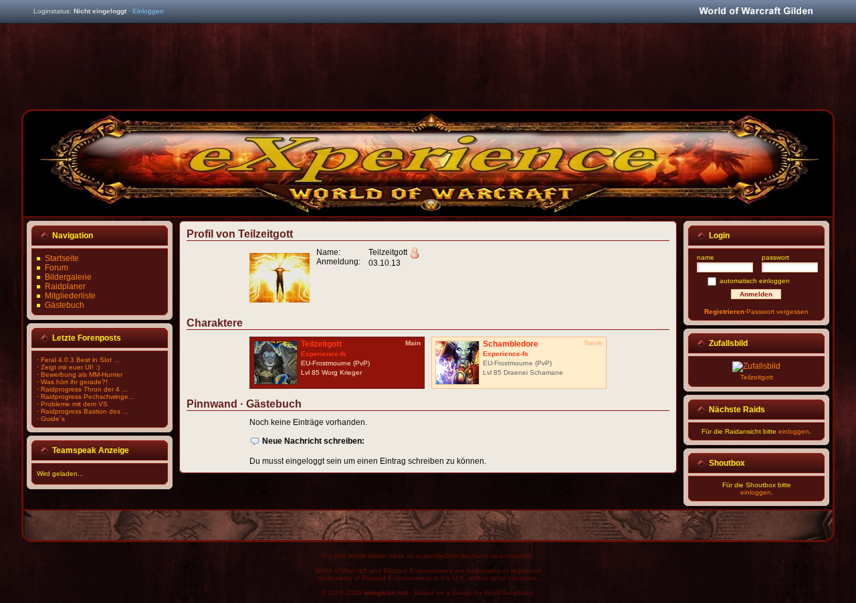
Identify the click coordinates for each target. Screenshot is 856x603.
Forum (56, 267)
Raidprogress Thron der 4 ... (84, 389)
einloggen (793, 431)
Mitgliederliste (70, 295)
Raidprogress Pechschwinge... (87, 396)
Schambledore (510, 344)
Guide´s (53, 418)
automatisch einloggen (755, 280)
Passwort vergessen (777, 311)
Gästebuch (64, 305)
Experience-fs (323, 353)
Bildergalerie (68, 277)
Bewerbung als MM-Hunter (81, 374)
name (705, 257)
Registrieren (724, 311)
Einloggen (148, 11)
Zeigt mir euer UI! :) (70, 367)
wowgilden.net (386, 592)
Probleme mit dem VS (74, 404)
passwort (775, 257)
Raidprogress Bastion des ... (84, 411)
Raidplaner (65, 286)
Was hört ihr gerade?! (74, 381)
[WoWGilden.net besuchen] (756, 11)
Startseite (62, 258)
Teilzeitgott (321, 344)
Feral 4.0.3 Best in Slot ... (80, 359)
